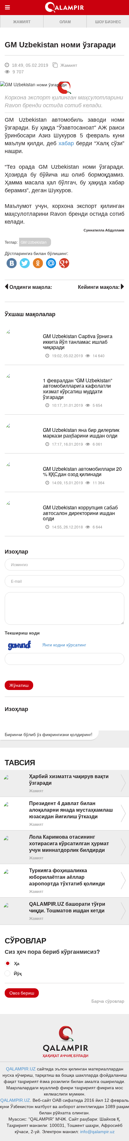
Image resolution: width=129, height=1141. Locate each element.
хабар (67, 143)
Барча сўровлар (107, 1001)
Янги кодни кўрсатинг (64, 644)
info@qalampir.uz (97, 1131)
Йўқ (18, 973)
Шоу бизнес (108, 22)
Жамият (21, 22)
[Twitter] (24, 262)
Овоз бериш (21, 992)
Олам (65, 22)
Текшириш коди (22, 632)
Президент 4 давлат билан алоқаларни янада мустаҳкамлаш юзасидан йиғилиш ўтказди (71, 810)
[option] (21, 21)
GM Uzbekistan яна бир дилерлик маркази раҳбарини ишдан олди (81, 432)
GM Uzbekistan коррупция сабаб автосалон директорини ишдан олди (80, 513)
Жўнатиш (18, 685)
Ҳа (16, 963)
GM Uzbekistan (34, 242)
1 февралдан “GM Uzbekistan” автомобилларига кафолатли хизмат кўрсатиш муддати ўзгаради (77, 389)
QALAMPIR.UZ (21, 1068)
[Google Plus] (64, 262)
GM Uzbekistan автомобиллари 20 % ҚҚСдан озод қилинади (82, 471)
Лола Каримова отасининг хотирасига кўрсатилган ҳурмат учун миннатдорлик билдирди (69, 843)
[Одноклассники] (37, 262)
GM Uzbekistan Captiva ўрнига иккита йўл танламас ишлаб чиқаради (77, 341)
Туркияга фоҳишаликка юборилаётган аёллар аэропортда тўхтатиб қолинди (67, 877)
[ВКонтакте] (11, 262)
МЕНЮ (9, 13)
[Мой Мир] (50, 262)
